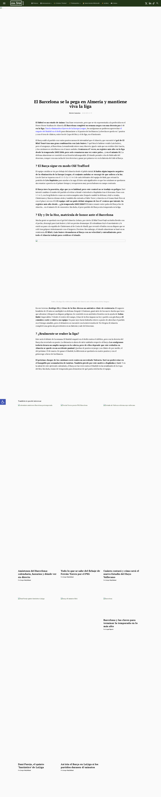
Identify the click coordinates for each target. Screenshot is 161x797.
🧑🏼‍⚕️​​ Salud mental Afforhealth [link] (91, 3)
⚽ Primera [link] (34, 3)
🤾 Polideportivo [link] (74, 3)
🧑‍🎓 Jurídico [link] (105, 3)
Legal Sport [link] (109, 629)
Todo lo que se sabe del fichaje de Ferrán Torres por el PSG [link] (80, 572)
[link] (3, 402)
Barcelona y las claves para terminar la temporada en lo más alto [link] (121, 623)
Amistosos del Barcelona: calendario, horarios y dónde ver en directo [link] (37, 574)
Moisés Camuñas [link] (74, 113)
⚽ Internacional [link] (45, 3)
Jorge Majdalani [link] (25, 580)
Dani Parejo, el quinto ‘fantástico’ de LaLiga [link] (31, 766)
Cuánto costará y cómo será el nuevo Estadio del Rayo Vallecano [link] (121, 574)
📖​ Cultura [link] (114, 3)
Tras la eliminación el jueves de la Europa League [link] (65, 128)
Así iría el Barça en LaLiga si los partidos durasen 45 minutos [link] (79, 766)
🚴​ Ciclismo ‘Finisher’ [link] (60, 3)
